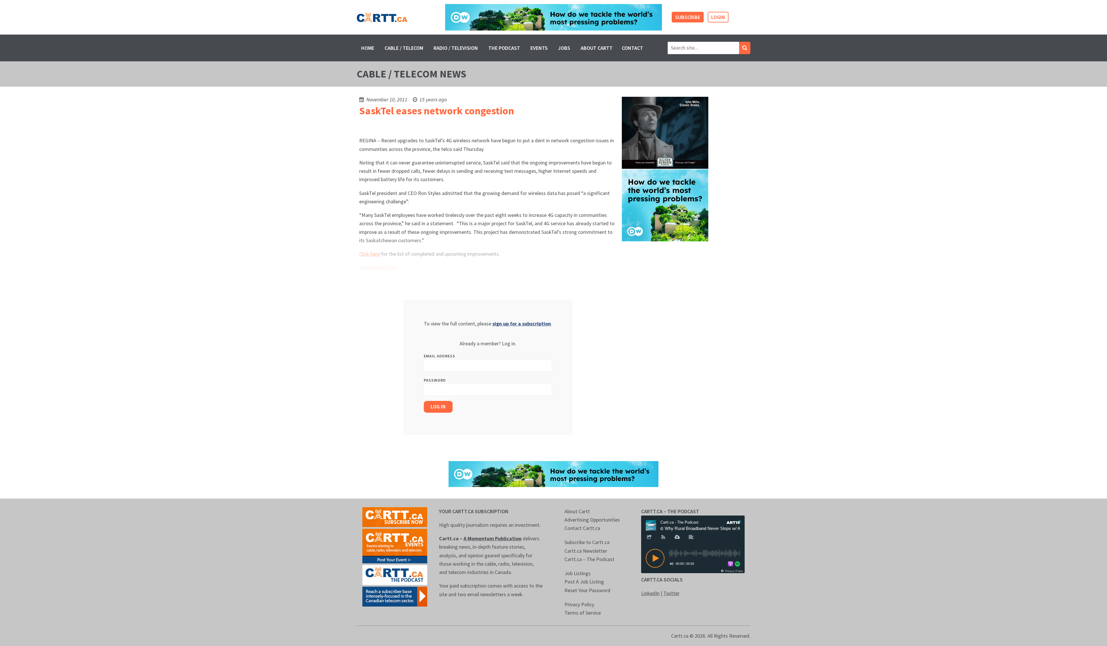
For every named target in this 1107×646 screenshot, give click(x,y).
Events (539, 48)
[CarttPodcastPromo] (394, 574)
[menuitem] (368, 48)
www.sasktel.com (378, 267)
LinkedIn (650, 593)
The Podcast (504, 48)
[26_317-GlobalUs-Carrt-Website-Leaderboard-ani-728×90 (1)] (553, 17)
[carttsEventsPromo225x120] (394, 545)
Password (435, 380)
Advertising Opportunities (592, 519)
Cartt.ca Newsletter (585, 551)
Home (367, 48)
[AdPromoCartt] (394, 596)
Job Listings (577, 573)
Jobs (564, 48)
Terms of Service (582, 612)
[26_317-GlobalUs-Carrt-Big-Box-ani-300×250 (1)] (665, 205)
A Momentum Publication (493, 538)
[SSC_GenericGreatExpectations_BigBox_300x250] (665, 132)
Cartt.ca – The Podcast (589, 559)
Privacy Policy (579, 604)
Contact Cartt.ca (582, 528)
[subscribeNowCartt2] (394, 516)
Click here (369, 254)
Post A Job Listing (584, 581)
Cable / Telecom (404, 48)
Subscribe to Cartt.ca (586, 542)
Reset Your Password (587, 590)
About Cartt (597, 48)
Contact (632, 48)
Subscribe (687, 17)
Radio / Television (456, 48)
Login (718, 17)
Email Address (439, 356)
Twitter (671, 593)
